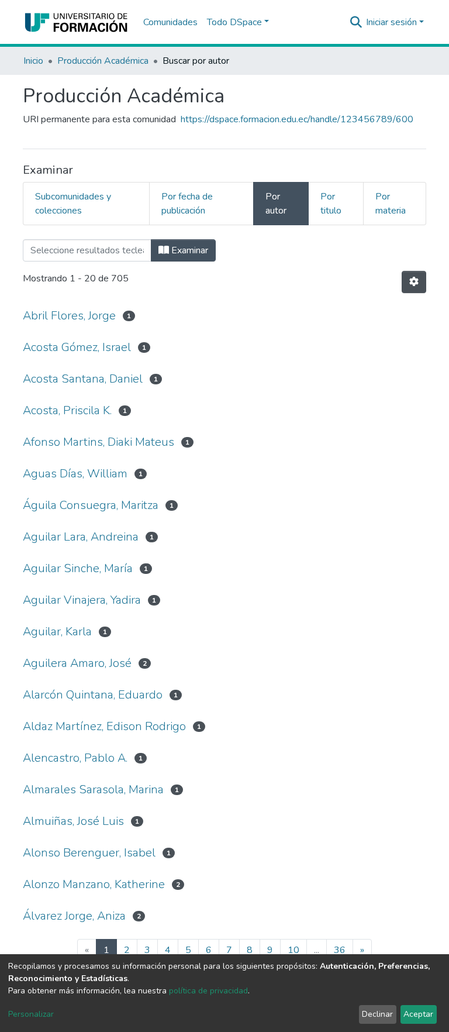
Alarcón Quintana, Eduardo (93, 695)
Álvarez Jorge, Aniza (74, 916)
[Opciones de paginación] (414, 282)
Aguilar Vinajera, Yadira (82, 600)
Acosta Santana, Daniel (83, 379)
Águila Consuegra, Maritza (90, 505)
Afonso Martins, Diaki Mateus (98, 442)
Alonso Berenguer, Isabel (89, 853)
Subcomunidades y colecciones (73, 203)
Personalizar (31, 1014)
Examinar (188, 250)
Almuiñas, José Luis (73, 821)
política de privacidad (208, 990)
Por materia (390, 203)
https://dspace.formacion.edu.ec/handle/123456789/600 (297, 119)
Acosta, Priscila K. (67, 410)
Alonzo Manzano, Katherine (94, 884)
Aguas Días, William (75, 473)
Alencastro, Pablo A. (75, 758)
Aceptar (418, 1014)
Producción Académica (102, 60)
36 (340, 950)
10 (293, 950)
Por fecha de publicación (187, 203)
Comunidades (170, 22)
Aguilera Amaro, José (77, 663)
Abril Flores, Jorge (69, 316)
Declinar (377, 1014)
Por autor (275, 203)
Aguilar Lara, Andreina (81, 537)
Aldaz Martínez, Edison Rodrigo (104, 726)
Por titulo (330, 203)
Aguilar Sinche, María (78, 568)
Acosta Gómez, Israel (77, 347)
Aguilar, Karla (57, 631)
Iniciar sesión (391, 22)
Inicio (33, 60)
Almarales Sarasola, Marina (93, 789)
